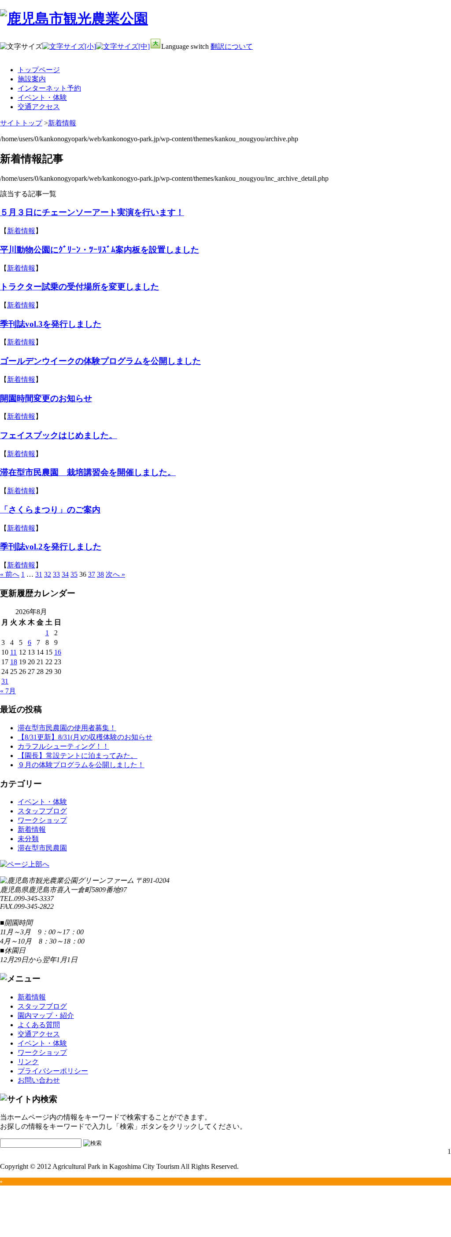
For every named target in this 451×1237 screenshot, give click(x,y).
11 (13, 652)
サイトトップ (21, 123)
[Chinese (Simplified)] (400, 63)
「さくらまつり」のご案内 (50, 509)
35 (74, 574)
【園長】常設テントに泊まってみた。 (77, 755)
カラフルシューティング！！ (63, 746)
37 (91, 574)
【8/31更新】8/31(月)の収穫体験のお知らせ (85, 737)
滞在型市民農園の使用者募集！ (67, 728)
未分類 (28, 838)
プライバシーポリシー (53, 1071)
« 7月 (8, 691)
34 (65, 574)
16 (57, 652)
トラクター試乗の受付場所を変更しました (79, 286)
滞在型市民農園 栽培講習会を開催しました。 (88, 472)
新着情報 (62, 123)
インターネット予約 (49, 88)
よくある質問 (39, 1024)
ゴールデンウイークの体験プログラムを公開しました (100, 361)
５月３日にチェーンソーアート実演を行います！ (92, 212)
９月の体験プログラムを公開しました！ (81, 765)
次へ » (115, 574)
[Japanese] (434, 63)
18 (13, 662)
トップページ (39, 69)
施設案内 (32, 79)
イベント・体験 (42, 97)
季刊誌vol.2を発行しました (50, 546)
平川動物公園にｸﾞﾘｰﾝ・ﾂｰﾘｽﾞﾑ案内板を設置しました (99, 249)
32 (47, 574)
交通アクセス (39, 106)
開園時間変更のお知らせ (46, 398)
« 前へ (9, 574)
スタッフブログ (42, 811)
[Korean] (445, 63)
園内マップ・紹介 (46, 1015)
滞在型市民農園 (42, 848)
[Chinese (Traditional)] (411, 63)
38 (100, 574)
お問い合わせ (39, 1080)
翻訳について (232, 46)
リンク (28, 1061)
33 (56, 574)
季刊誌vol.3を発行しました (50, 324)
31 (38, 574)
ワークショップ (42, 820)
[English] (423, 63)
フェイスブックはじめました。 (58, 435)
